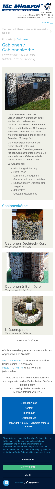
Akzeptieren (27, 467)
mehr (28, 474)
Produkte (7, 39)
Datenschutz (29, 418)
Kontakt (29, 408)
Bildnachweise (29, 403)
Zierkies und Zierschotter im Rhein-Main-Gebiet (25, 31)
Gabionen (22, 39)
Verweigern (27, 459)
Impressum (29, 412)
